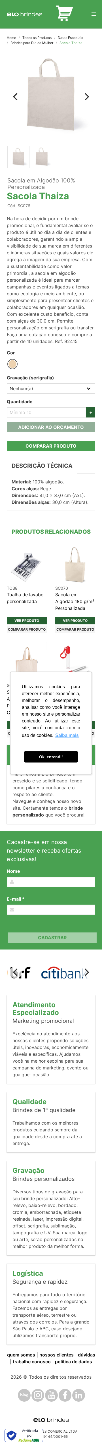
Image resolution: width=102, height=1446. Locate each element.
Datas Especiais (70, 38)
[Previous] (16, 96)
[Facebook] (65, 1395)
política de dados (73, 1361)
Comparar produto (51, 446)
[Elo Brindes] (24, 14)
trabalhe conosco (32, 1361)
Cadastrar (52, 937)
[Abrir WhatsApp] (87, 1431)
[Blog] (24, 1395)
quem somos (21, 1355)
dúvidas (86, 1355)
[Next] (86, 96)
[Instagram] (37, 1395)
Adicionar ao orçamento (51, 427)
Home (11, 38)
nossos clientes (56, 1355)
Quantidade (20, 401)
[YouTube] (51, 1395)
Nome (13, 871)
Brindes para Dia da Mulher (31, 43)
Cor (11, 353)
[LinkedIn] (78, 1395)
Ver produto (26, 620)
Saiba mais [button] (67, 735)
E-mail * (16, 899)
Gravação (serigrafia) (30, 378)
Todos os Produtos (37, 38)
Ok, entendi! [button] (51, 757)
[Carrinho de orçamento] (64, 14)
